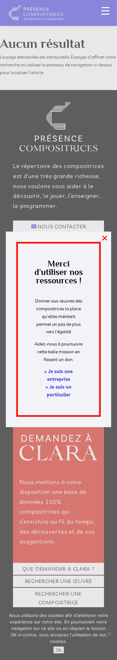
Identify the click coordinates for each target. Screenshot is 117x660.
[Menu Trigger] (105, 10)
